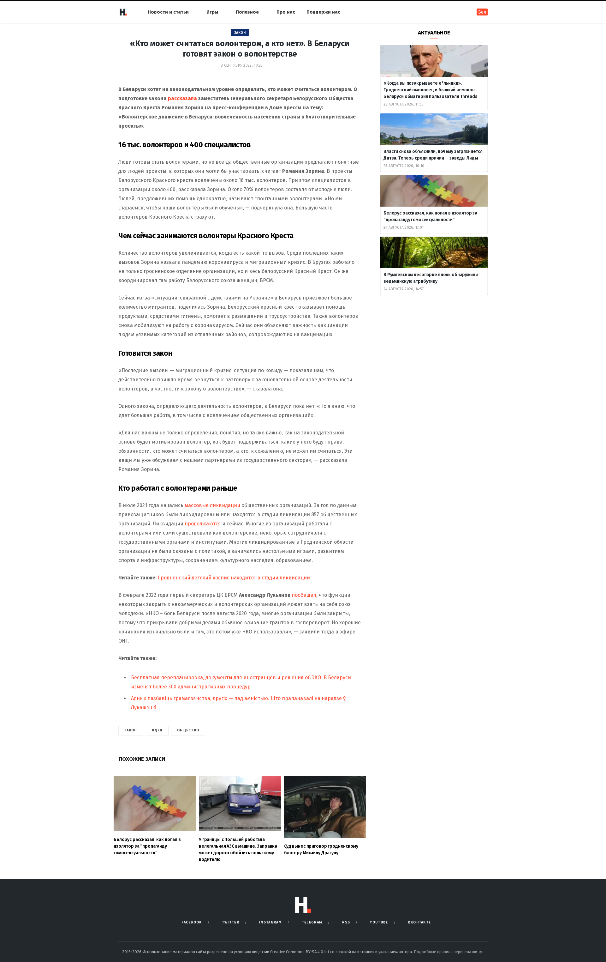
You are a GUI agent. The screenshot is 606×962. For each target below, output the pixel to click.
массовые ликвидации (212, 505)
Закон (240, 33)
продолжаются (203, 524)
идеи (157, 730)
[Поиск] (463, 11)
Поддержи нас (323, 12)
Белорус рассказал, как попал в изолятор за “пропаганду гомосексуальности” (430, 216)
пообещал (304, 595)
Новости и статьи (168, 12)
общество (188, 730)
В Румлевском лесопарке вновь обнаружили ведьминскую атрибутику (430, 278)
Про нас (285, 12)
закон (130, 730)
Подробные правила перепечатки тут (449, 951)
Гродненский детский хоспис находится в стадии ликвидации (234, 578)
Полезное (247, 12)
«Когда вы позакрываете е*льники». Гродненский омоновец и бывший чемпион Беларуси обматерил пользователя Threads (430, 90)
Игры (212, 12)
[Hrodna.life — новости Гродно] (123, 12)
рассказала (182, 98)
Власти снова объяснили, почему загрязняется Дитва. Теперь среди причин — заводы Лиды (433, 155)
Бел (482, 12)
